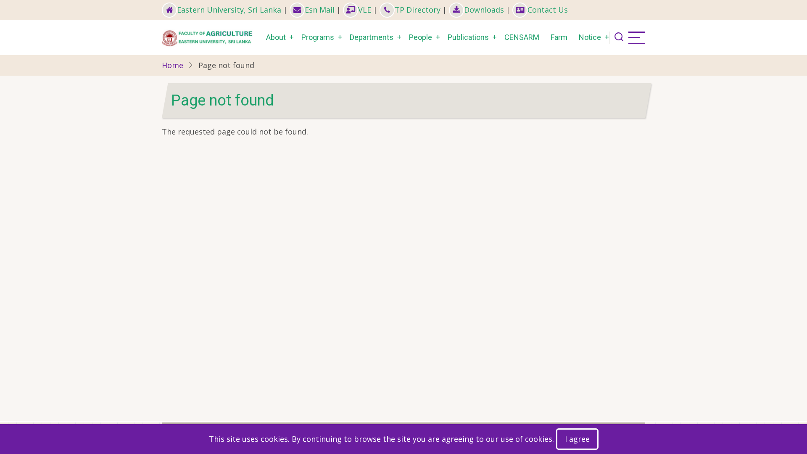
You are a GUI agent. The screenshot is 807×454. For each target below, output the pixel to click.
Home (172, 65)
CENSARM (521, 37)
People (420, 37)
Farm (559, 37)
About (276, 37)
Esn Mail (320, 10)
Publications (468, 37)
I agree (577, 439)
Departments (371, 37)
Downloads (484, 10)
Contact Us (547, 10)
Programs (317, 37)
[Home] (208, 37)
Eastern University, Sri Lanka (229, 10)
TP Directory (417, 10)
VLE (364, 10)
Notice (590, 37)
